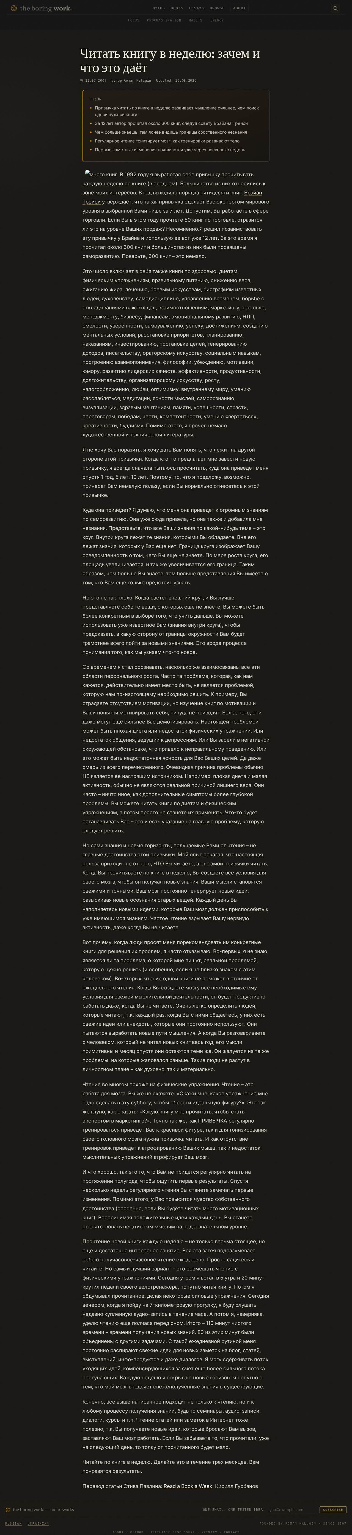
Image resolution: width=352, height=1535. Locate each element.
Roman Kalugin (137, 80)
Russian (13, 1523)
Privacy (209, 1532)
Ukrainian (38, 1523)
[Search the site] (335, 8)
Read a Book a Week (188, 1486)
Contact (232, 1532)
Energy (217, 20)
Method (137, 1532)
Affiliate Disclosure (172, 1532)
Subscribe (333, 1509)
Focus (133, 20)
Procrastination (164, 20)
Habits (196, 20)
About (118, 1532)
